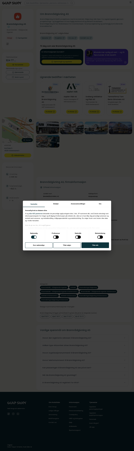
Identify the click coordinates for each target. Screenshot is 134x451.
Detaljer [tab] (56, 204)
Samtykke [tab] (34, 204)
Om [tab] (100, 204)
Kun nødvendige (38, 245)
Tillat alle (95, 245)
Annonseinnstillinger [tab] (78, 204)
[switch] (56, 237)
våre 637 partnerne (36, 213)
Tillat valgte (67, 245)
